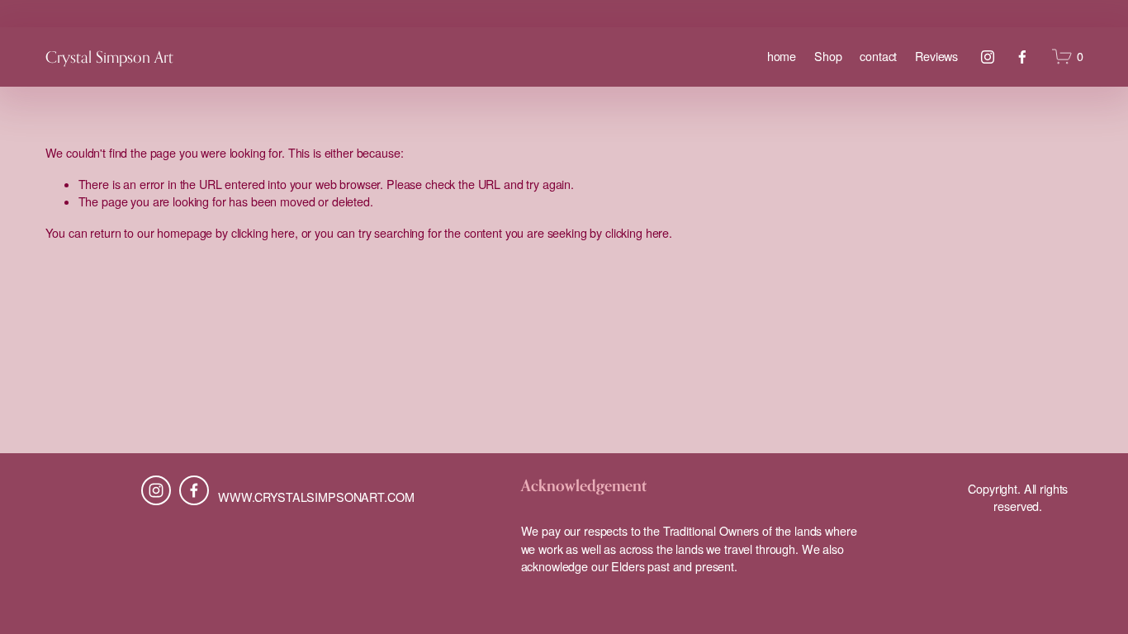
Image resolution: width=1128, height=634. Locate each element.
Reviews (936, 56)
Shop (827, 56)
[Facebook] (1022, 57)
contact (878, 56)
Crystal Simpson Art (109, 56)
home (781, 56)
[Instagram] (987, 57)
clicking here (263, 233)
